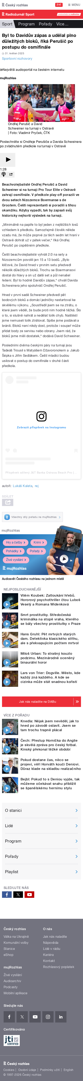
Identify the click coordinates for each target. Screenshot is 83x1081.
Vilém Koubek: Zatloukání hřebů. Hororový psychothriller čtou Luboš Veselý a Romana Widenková (50, 599)
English (68, 1070)
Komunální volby (16, 943)
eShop (8, 955)
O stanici (13, 810)
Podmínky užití (50, 1070)
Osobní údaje (27, 1070)
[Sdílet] (11, 175)
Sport (7, 24)
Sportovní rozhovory (17, 59)
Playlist (11, 871)
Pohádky (12, 551)
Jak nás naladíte (55, 937)
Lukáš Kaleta (22, 486)
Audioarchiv (12, 981)
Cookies (8, 1070)
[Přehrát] (7, 160)
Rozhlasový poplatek (58, 967)
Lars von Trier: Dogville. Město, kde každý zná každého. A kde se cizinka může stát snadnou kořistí (50, 677)
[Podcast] (3, 175)
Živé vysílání (14, 560)
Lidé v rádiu (51, 949)
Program (26, 24)
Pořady (45, 24)
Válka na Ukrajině (16, 937)
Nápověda (50, 943)
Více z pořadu (17, 715)
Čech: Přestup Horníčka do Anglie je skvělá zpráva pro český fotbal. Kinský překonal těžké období (49, 744)
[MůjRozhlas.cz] (8, 78)
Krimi (37, 542)
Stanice (9, 949)
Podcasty (11, 987)
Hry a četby (14, 542)
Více (62, 24)
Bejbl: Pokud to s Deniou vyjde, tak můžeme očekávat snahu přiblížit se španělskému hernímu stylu (50, 783)
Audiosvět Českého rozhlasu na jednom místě (33, 578)
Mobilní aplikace (16, 993)
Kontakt (49, 961)
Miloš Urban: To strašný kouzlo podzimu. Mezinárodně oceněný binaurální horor (48, 657)
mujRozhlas (11, 530)
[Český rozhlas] (15, 5)
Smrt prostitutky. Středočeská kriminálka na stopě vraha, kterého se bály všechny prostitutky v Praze (51, 619)
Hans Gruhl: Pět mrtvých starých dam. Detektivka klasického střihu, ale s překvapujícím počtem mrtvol (50, 638)
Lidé (9, 825)
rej (36, 486)
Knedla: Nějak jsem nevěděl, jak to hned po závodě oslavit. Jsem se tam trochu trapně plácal (50, 725)
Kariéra (48, 955)
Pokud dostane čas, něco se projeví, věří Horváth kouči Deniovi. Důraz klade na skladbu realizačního (51, 764)
